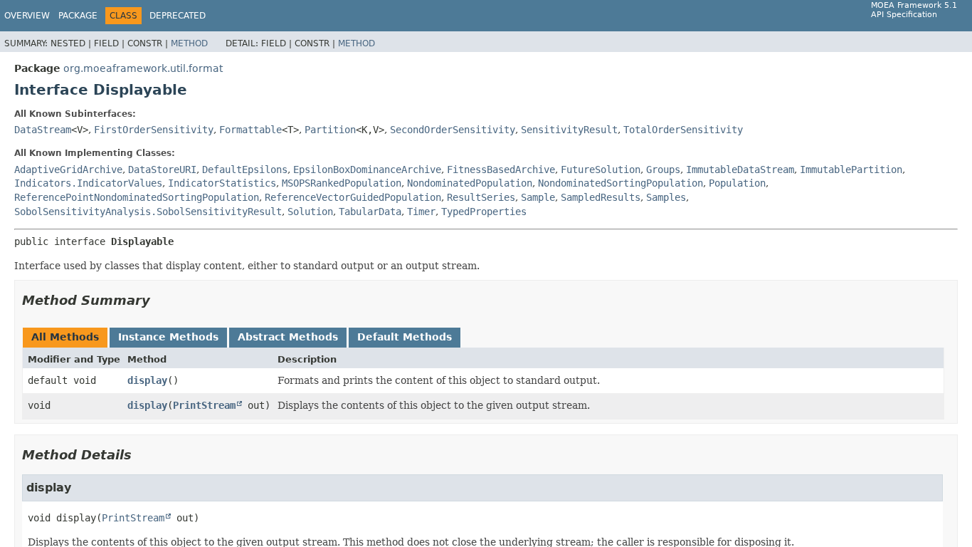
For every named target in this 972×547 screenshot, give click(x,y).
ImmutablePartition (851, 169)
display (147, 380)
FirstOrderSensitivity (153, 129)
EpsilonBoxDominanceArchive (367, 169)
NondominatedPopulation (469, 183)
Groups (663, 169)
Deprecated (177, 16)
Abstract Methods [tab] (288, 337)
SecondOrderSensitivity (452, 129)
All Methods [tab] (65, 337)
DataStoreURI (162, 169)
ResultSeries (481, 197)
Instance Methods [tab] (168, 337)
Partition (330, 129)
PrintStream (204, 405)
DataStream (42, 129)
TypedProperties (484, 211)
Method (189, 43)
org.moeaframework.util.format (143, 68)
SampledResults (600, 197)
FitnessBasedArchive (501, 169)
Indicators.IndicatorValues (88, 183)
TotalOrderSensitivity (683, 129)
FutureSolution (600, 169)
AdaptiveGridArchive (68, 169)
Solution (310, 211)
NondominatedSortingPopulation (620, 183)
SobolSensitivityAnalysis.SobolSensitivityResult (148, 211)
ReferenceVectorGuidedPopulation (353, 197)
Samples (666, 197)
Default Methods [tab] (404, 337)
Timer (421, 211)
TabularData (370, 211)
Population (737, 183)
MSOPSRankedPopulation (341, 183)
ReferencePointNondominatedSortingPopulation (136, 197)
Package (77, 16)
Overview (27, 16)
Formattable (250, 129)
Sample (538, 197)
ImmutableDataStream (740, 169)
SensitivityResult (569, 129)
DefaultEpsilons (244, 169)
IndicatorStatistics (222, 183)
